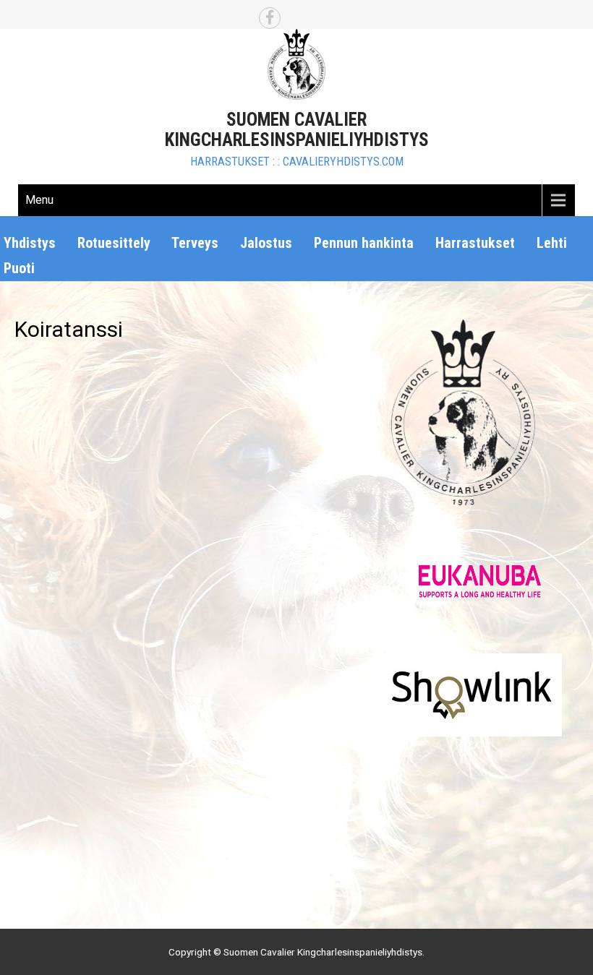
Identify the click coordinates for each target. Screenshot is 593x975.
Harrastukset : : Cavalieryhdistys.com (297, 161)
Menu (39, 200)
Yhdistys (30, 243)
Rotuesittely (113, 243)
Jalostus (266, 243)
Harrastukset (475, 243)
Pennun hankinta (364, 243)
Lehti (552, 243)
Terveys (194, 243)
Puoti (19, 268)
